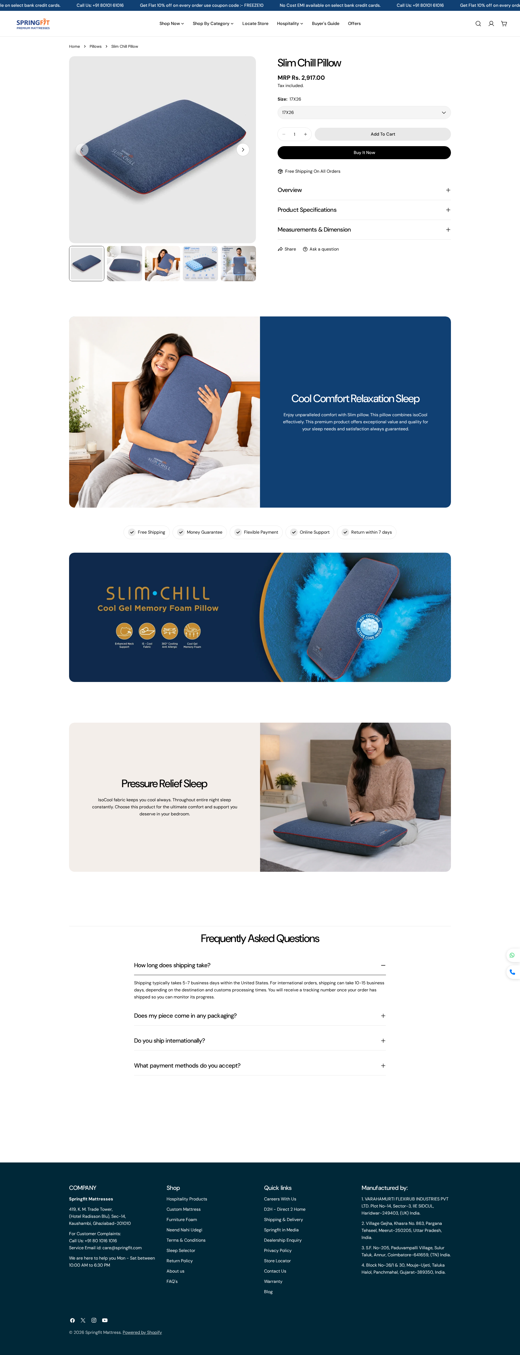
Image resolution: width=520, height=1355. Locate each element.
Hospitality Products (187, 1199)
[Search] (478, 23)
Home (74, 46)
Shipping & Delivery (283, 1219)
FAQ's (172, 1281)
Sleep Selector (181, 1250)
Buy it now (364, 152)
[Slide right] (242, 149)
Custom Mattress (184, 1209)
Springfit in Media (281, 1230)
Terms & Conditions (186, 1240)
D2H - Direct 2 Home (285, 1209)
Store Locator (277, 1261)
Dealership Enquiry (283, 1240)
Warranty (273, 1281)
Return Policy (180, 1261)
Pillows (96, 46)
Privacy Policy (278, 1250)
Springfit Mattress (103, 1332)
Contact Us (275, 1271)
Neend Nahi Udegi (184, 1230)
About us (175, 1271)
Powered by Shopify (142, 1332)
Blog (268, 1292)
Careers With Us (280, 1199)
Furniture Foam (182, 1219)
